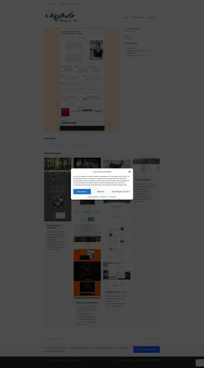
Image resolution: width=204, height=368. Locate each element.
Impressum (113, 197)
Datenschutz (104, 197)
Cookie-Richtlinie (92, 197)
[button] (129, 171)
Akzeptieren (82, 192)
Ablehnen (100, 192)
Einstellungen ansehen (120, 192)
